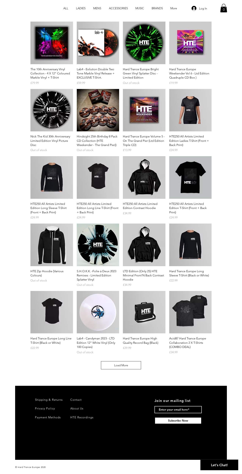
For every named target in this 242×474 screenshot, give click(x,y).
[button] (223, 8)
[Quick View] (51, 43)
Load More (121, 365)
